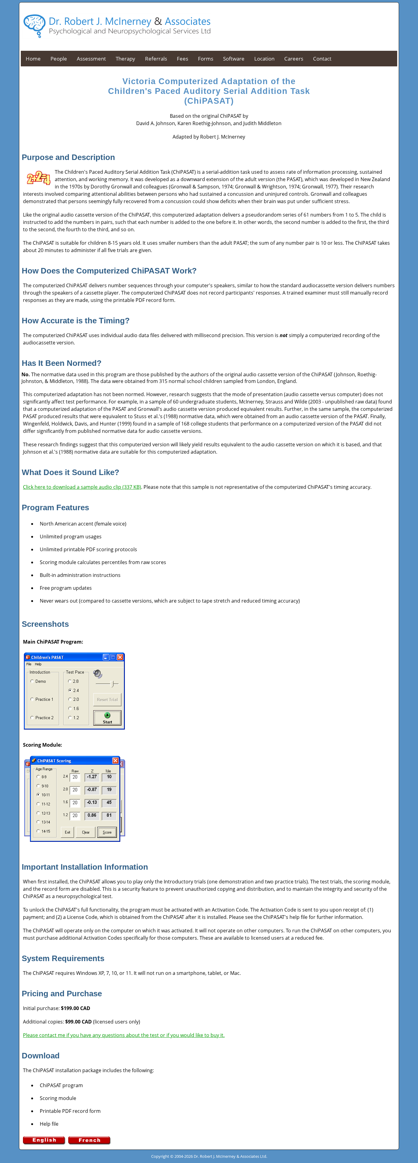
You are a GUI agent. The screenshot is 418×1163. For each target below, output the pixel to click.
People (58, 58)
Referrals (156, 58)
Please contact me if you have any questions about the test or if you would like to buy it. (124, 1035)
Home (33, 58)
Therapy (125, 58)
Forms (205, 58)
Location (264, 58)
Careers (293, 58)
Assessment (91, 58)
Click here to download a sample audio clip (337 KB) (82, 487)
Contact (322, 58)
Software (233, 58)
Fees (182, 58)
